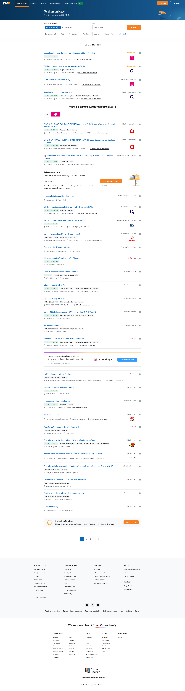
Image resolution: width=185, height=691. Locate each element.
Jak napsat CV (69, 587)
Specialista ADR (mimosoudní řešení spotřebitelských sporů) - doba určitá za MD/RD (78, 466)
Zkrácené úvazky (40, 587)
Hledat (133, 27)
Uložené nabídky (100, 573)
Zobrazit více (52, 188)
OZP (35, 594)
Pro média (128, 589)
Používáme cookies (52, 611)
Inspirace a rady (70, 565)
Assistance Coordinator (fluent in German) (61, 427)
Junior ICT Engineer (52, 414)
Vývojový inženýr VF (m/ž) (54, 285)
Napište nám (128, 586)
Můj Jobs (98, 565)
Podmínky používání (92, 611)
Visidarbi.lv (89, 648)
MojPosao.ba (105, 640)
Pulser (104, 651)
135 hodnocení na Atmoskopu (94, 458)
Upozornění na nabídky (102, 576)
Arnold (71, 637)
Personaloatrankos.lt (92, 654)
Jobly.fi (120, 637)
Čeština (129, 611)
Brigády (33, 3)
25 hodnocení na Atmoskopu (78, 407)
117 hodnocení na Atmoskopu (99, 419)
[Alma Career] (92, 670)
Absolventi (38, 580)
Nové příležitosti (70, 573)
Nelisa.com (56, 657)
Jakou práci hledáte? (50, 23)
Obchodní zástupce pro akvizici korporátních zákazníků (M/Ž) (69, 207)
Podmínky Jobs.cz (64, 188)
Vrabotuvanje (106, 643)
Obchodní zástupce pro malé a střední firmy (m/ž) (64, 66)
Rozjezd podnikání (70, 576)
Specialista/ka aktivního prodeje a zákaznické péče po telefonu (69, 440)
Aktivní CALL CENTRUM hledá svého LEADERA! (64, 338)
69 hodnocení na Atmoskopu (86, 345)
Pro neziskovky (39, 590)
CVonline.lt (89, 637)
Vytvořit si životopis (72, 3)
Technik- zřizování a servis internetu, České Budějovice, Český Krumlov (73, 453)
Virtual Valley (106, 648)
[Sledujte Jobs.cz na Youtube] (98, 605)
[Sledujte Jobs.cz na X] (92, 605)
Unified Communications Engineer (58, 374)
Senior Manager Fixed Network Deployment (62, 234)
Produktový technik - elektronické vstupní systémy (64, 493)
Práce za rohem (58, 651)
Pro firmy (176, 3)
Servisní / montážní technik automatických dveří (63, 220)
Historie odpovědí (100, 580)
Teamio (71, 640)
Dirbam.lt (88, 646)
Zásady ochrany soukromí (72, 611)
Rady (66, 583)
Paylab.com (72, 654)
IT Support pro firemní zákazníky (57, 401)
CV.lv (87, 640)
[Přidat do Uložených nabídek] (140, 53)
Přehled (97, 569)
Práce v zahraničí (40, 597)
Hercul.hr (104, 646)
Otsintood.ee (89, 651)
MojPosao (105, 637)
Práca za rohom (58, 648)
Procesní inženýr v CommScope (57, 247)
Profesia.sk (56, 640)
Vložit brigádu (129, 573)
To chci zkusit (131, 522)
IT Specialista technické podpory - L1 (59, 196)
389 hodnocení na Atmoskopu (83, 59)
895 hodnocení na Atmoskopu (87, 73)
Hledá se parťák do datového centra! (59, 387)
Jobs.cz (55, 637)
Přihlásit (163, 3)
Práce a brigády (40, 565)
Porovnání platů (70, 590)
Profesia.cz (56, 643)
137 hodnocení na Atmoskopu (88, 291)
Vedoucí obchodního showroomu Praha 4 (61, 271)
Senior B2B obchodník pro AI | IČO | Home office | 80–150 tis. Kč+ (70, 312)
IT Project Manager (52, 506)
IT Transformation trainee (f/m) (57, 79)
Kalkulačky (68, 594)
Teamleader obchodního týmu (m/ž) (58, 92)
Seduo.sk (72, 646)
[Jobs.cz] (6, 3)
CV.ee (87, 643)
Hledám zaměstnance (132, 569)
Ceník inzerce (129, 576)
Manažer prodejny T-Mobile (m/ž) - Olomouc (62, 258)
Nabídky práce (22, 3)
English (137, 611)
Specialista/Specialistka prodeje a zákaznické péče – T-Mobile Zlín (70, 53)
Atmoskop (56, 654)
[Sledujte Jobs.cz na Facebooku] (87, 605)
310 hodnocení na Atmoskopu (98, 133)
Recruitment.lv (90, 657)
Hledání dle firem (40, 583)
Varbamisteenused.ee (92, 660)
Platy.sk (71, 651)
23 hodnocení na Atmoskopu (114, 380)
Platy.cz (71, 648)
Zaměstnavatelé (54, 3)
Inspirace (42, 3)
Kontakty (127, 582)
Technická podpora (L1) (53, 325)
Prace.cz (55, 646)
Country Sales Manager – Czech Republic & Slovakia (65, 479)
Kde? (94, 23)
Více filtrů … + (124, 34)
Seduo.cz (72, 643)
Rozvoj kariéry (69, 580)
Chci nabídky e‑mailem (111, 181)
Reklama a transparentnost (113, 611)
